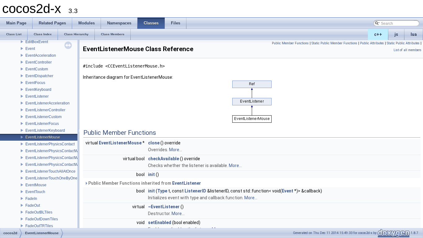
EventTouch (35, 192)
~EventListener (164, 206)
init (151, 174)
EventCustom (36, 69)
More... (175, 149)
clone (153, 142)
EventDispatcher (39, 76)
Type (162, 190)
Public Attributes (372, 43)
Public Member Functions (290, 43)
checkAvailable (163, 158)
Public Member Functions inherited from (144, 183)
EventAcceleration (40, 55)
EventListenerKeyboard (45, 130)
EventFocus (35, 83)
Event (30, 48)
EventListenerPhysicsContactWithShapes (60, 164)
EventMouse (35, 185)
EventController (38, 62)
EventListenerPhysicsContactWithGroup (59, 158)
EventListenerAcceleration (47, 103)
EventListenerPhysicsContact (50, 144)
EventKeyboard (38, 89)
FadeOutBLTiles (38, 212)
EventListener (37, 96)
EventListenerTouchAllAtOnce (50, 171)
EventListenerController (45, 110)
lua (414, 34)
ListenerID (195, 190)
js (396, 34)
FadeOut (32, 205)
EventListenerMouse (42, 137)
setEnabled (159, 222)
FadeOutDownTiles (41, 219)
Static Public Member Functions (334, 43)
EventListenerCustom (43, 117)
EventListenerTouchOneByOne (51, 178)
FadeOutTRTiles (39, 226)
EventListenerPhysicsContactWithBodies (59, 151)
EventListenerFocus (42, 123)
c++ (378, 34)
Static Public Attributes (403, 43)
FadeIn (31, 198)
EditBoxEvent (36, 42)
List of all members (407, 50)
